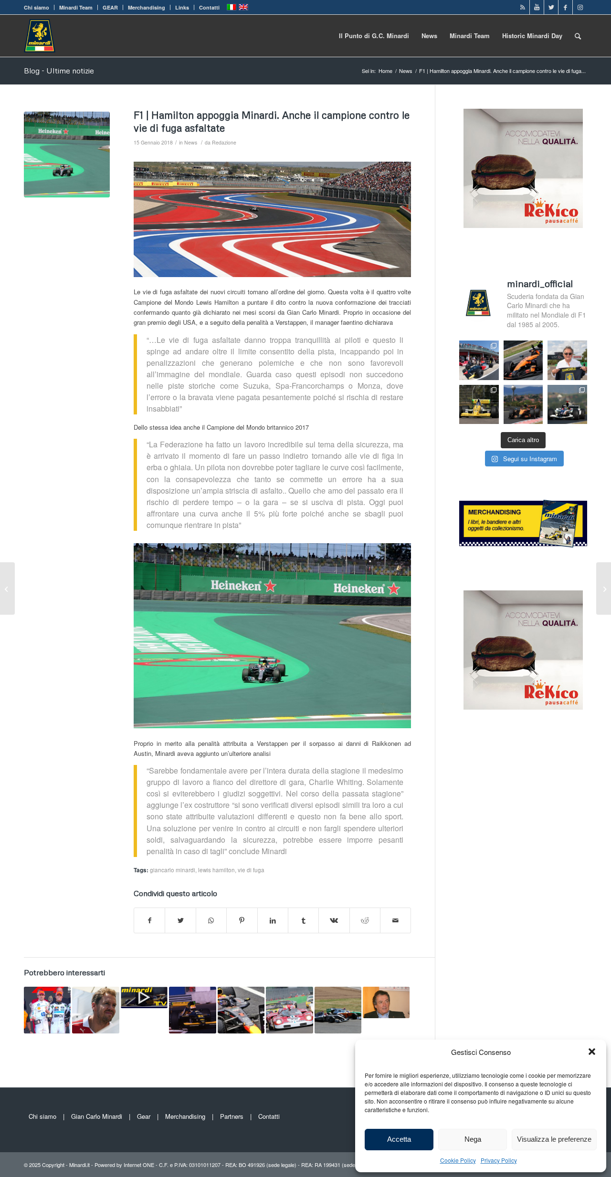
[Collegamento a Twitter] (551, 7)
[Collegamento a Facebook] (565, 7)
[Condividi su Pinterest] (242, 920)
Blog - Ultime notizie (59, 70)
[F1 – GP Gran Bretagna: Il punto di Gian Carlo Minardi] (338, 1010)
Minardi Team (76, 7)
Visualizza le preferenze (554, 1139)
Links (182, 7)
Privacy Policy (499, 1160)
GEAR (110, 7)
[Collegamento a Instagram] (580, 7)
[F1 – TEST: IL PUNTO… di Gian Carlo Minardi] (386, 1002)
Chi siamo (36, 7)
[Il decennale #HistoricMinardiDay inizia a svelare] (479, 360)
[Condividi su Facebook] (149, 920)
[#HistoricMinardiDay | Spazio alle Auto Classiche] (289, 1010)
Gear (143, 1116)
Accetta (399, 1139)
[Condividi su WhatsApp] (211, 920)
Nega (472, 1139)
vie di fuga (251, 870)
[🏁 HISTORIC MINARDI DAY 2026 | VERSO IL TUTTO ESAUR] (479, 404)
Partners (231, 1116)
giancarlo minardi (172, 870)
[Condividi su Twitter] (180, 920)
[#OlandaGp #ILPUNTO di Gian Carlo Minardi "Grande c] (523, 360)
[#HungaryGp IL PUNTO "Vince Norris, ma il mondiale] (523, 404)
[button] (592, 1051)
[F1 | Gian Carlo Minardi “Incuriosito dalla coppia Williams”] (603, 588)
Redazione (224, 142)
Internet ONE (139, 1164)
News (190, 142)
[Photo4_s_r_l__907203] (67, 154)
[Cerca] (578, 36)
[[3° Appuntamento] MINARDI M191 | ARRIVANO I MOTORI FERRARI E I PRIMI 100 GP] (192, 1010)
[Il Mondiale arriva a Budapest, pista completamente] (567, 404)
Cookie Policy (458, 1160)
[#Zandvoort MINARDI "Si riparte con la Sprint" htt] (567, 360)
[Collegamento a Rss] (522, 7)
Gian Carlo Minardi (96, 1116)
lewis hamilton (216, 870)
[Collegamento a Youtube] (537, 7)
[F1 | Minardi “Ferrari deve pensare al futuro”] (95, 1010)
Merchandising (146, 7)
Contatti (209, 7)
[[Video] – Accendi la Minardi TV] (144, 997)
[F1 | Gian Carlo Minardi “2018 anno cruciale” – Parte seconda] (7, 588)
